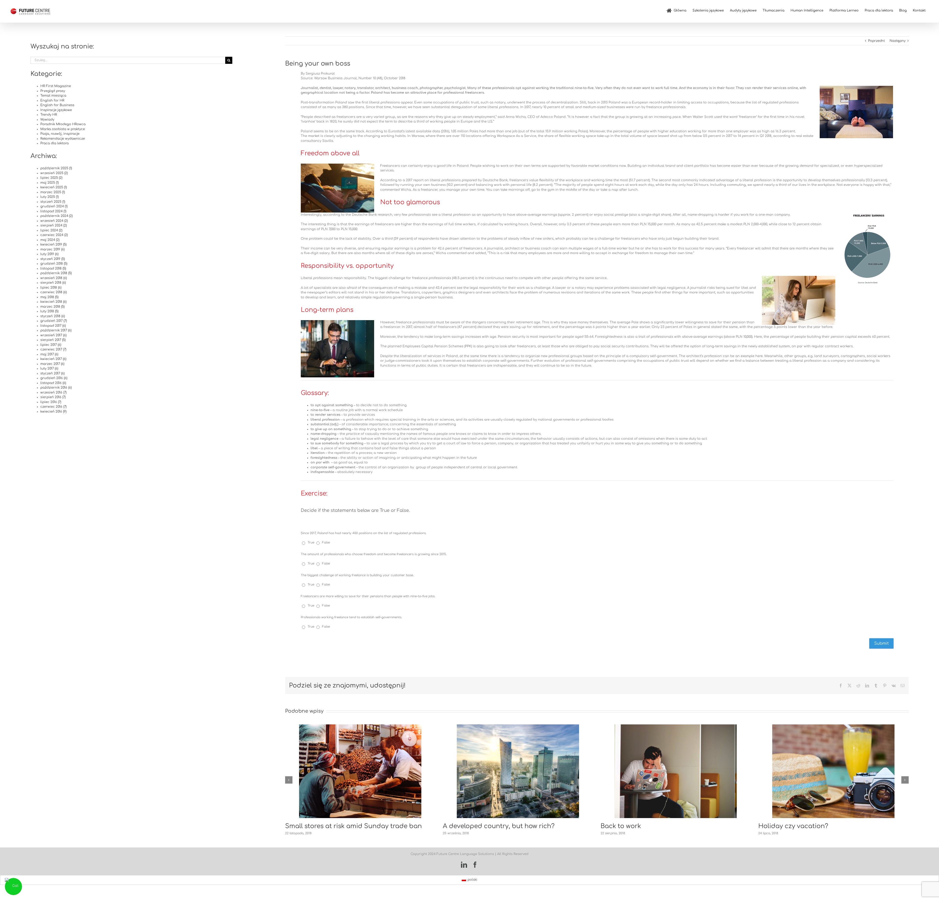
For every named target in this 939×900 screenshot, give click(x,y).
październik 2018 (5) (56, 273)
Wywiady (47, 119)
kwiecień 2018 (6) (53, 302)
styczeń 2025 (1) (52, 201)
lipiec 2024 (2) (51, 230)
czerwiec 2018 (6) (53, 292)
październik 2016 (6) (56, 387)
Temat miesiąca (53, 95)
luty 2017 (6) (49, 368)
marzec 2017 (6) (52, 364)
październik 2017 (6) (55, 330)
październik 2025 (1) (56, 168)
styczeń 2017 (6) (52, 373)
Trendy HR (48, 114)
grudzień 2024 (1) (53, 206)
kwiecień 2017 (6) (53, 359)
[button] (288, 780)
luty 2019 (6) (49, 254)
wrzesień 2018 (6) (53, 278)
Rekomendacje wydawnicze (62, 138)
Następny (897, 41)
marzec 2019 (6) (52, 249)
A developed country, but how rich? (341, 826)
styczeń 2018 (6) (52, 316)
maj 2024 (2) (49, 240)
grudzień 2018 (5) (53, 263)
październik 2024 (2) (56, 216)
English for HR (52, 100)
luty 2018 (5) (49, 311)
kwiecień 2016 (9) (53, 411)
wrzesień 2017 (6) (53, 335)
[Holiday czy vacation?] (676, 726)
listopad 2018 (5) (53, 268)
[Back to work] (518, 726)
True (311, 542)
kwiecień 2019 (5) (53, 244)
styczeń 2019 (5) (52, 259)
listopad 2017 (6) (53, 325)
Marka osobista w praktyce (62, 129)
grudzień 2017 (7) (53, 321)
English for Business (57, 105)
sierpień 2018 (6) (53, 282)
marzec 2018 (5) (52, 306)
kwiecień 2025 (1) (53, 187)
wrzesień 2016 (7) (53, 392)
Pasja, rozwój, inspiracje (59, 133)
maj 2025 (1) (49, 182)
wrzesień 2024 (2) (54, 221)
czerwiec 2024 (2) (54, 235)
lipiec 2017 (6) (50, 345)
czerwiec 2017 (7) (53, 349)
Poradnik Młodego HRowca (63, 124)
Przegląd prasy (52, 91)
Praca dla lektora (54, 143)
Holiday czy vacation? (636, 826)
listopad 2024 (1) (53, 211)
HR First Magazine (55, 86)
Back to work (463, 826)
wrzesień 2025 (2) (54, 173)
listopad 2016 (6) (53, 383)
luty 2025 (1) (49, 197)
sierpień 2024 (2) (53, 225)
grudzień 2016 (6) (53, 378)
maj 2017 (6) (49, 354)
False (326, 542)
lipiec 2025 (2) (51, 178)
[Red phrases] (833, 726)
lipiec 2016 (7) (50, 402)
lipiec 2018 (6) (50, 287)
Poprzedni (876, 41)
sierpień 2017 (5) (53, 340)
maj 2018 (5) (49, 297)
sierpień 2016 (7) (53, 397)
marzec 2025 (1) (52, 192)
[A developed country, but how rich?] (360, 726)
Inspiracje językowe (56, 110)
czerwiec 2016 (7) (53, 406)
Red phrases (777, 826)
